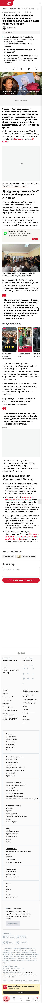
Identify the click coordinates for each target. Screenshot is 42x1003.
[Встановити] (21, 989)
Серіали (8, 842)
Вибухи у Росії (10, 773)
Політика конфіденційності (8, 714)
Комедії (8, 839)
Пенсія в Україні (11, 822)
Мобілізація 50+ (11, 788)
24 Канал (5, 8)
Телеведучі (6, 703)
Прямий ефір (10, 742)
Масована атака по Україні (15, 770)
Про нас (5, 690)
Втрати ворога (10, 776)
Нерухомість (11, 869)
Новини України (15, 8)
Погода (8, 750)
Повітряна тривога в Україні (15, 767)
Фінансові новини (12, 813)
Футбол (8, 889)
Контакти (25, 706)
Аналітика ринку (11, 871)
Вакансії (25, 709)
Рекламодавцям (7, 707)
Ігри (24, 723)
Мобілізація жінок (12, 790)
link (24, 668)
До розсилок (13, 924)
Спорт (8, 884)
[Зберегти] (36, 69)
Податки (8, 819)
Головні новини (11, 736)
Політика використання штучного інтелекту (10, 719)
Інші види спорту (11, 897)
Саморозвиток (10, 859)
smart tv (8, 942)
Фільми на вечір (11, 836)
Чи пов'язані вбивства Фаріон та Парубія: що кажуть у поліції (20, 184)
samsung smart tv (22, 942)
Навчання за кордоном (13, 862)
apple (22, 937)
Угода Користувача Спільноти (28, 695)
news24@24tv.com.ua (10, 660)
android (8, 937)
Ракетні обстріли (11, 759)
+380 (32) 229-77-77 (14, 970)
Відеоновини (10, 744)
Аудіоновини (10, 747)
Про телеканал (7, 700)
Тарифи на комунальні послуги (16, 816)
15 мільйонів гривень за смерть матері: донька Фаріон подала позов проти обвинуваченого (31, 8)
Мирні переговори (12, 765)
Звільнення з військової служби (16, 785)
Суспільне (18, 139)
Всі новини (10, 734)
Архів (24, 716)
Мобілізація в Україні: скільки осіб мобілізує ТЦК (22, 799)
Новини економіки (13, 805)
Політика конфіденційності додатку (31, 691)
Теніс (7, 892)
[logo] (9, 3)
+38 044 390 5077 (28, 660)
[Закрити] (37, 986)
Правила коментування (30, 699)
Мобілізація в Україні (14, 782)
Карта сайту (26, 719)
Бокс (7, 886)
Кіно (7, 828)
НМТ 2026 (9, 857)
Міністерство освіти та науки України (18, 851)
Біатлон (8, 894)
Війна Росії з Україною (15, 757)
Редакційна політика (9, 697)
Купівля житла (10, 874)
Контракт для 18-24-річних (15, 793)
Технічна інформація (29, 703)
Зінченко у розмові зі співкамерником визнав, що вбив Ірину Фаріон (22, 536)
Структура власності (29, 713)
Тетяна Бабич (11, 27)
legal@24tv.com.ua (26, 972)
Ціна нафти (9, 808)
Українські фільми (12, 834)
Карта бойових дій (12, 762)
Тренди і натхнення (12, 877)
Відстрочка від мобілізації (14, 796)
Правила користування (10, 710)
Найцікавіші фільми (12, 831)
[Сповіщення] (39, 3)
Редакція (5, 693)
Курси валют (10, 811)
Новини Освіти (11, 849)
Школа (8, 854)
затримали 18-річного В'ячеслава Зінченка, (19, 498)
